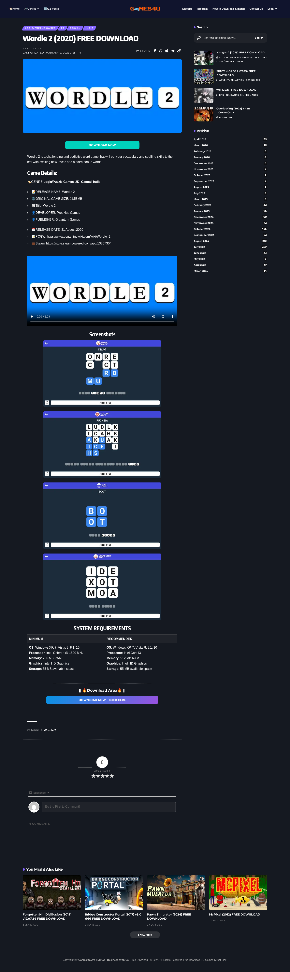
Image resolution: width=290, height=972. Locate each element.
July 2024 (230, 246)
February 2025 (230, 204)
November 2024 (230, 222)
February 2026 (230, 151)
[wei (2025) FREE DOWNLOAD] (203, 95)
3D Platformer (240, 57)
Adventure (258, 57)
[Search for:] (226, 38)
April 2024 (230, 264)
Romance (252, 95)
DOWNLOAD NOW (102, 145)
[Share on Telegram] (173, 51)
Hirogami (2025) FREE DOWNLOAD (240, 52)
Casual (75, 28)
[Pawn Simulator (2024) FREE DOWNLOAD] (176, 892)
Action (223, 57)
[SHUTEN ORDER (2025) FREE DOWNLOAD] (203, 76)
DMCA (101, 959)
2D (63, 28)
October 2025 (230, 175)
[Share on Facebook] (154, 51)
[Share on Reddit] (167, 51)
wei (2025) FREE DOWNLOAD (236, 89)
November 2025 (230, 169)
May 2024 (230, 258)
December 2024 (230, 216)
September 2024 (230, 234)
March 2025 (230, 199)
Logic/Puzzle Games (40, 28)
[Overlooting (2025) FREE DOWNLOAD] (203, 114)
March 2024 (230, 270)
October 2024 (230, 229)
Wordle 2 (50, 730)
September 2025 (230, 181)
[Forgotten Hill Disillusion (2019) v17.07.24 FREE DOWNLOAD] (52, 892)
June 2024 (230, 252)
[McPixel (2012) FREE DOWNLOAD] (238, 892)
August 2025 (230, 187)
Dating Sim (253, 80)
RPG (221, 95)
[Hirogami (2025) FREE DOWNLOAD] (203, 58)
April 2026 (230, 139)
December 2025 (230, 163)
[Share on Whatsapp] (161, 51)
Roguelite (226, 117)
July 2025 (230, 193)
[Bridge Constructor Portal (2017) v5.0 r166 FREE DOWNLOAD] (114, 892)
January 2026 (230, 157)
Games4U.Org (86, 959)
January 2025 (230, 211)
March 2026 (230, 145)
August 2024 (230, 241)
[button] (179, 51)
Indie (89, 28)
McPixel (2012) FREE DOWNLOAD (234, 914)
